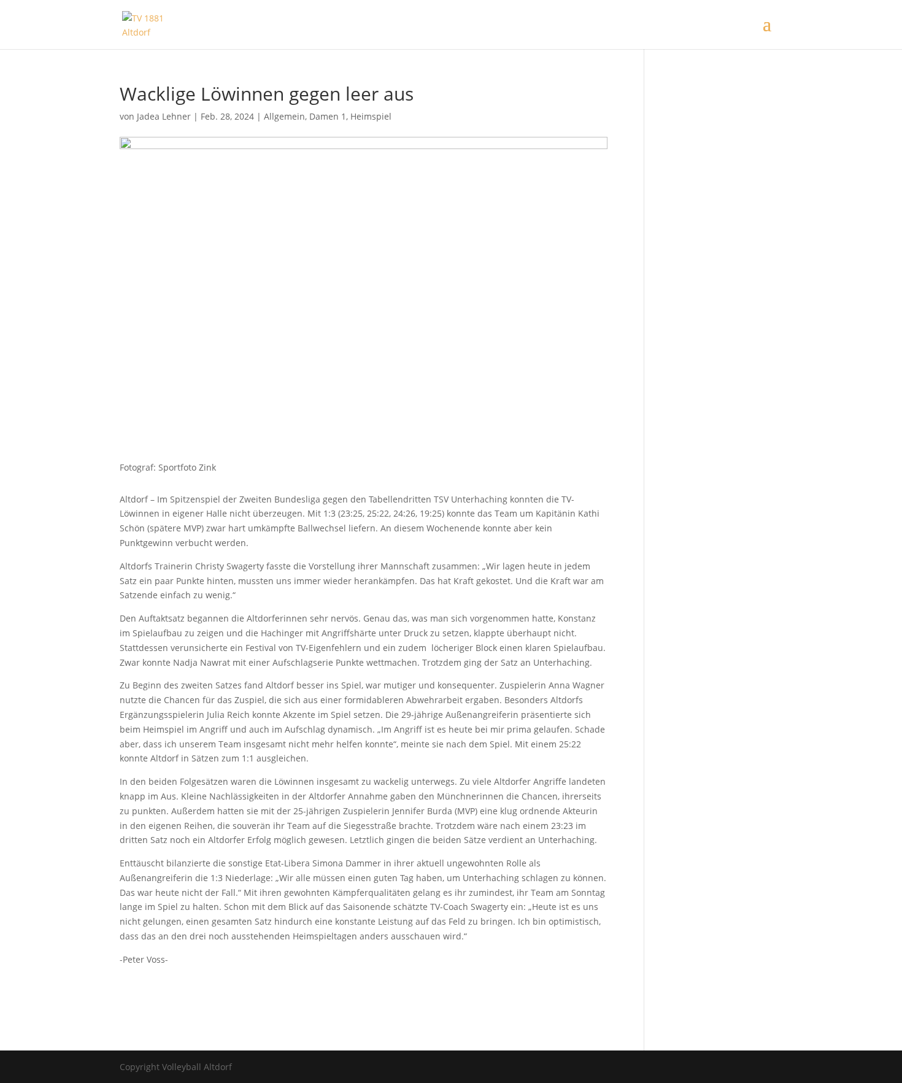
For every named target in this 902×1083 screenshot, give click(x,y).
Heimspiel (370, 116)
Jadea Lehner (164, 116)
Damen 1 (327, 116)
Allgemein (284, 116)
